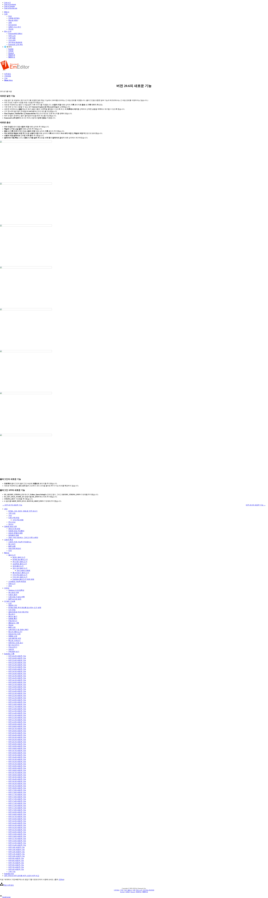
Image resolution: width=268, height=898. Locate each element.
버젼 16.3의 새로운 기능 (17, 825)
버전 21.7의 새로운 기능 (17, 706)
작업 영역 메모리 (14, 548)
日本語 (10, 51)
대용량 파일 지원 (10, 526)
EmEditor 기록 (9, 654)
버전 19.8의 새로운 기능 (17, 748)
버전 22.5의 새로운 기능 (17, 689)
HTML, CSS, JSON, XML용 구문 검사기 (22, 511)
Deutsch (11, 53)
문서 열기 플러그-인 (20, 562)
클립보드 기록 (13, 623)
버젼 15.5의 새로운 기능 (17, 843)
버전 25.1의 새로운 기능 (17, 667)
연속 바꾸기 (12, 647)
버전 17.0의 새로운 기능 (17, 810)
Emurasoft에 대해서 (15, 33)
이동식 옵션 (12, 595)
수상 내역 (11, 40)
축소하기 (11, 614)
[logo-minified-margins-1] (15, 70)
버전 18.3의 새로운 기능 (17, 781)
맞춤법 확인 (12, 618)
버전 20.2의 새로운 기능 (17, 739)
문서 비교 (11, 522)
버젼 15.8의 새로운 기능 (17, 836)
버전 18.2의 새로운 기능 (17, 783)
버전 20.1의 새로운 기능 (17, 742)
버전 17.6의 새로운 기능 (17, 797)
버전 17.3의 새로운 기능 (17, 803)
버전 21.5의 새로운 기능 (17, 711)
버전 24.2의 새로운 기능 (17, 678)
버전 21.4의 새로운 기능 (17, 713)
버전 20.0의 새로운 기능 (17, 744)
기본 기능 (11, 871)
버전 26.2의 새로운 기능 (17, 656)
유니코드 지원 (13, 592)
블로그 (6, 12)
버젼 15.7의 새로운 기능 (17, 838)
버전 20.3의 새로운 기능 (17, 737)
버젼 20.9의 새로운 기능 (17, 724)
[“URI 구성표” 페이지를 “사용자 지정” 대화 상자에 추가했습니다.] (134, 182)
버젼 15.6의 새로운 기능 (17, 841)
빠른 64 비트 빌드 (14, 599)
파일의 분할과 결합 (15, 533)
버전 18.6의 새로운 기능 (17, 775)
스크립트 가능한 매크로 (17, 581)
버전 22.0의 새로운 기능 (17, 700)
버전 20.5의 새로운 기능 (17, 733)
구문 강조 (11, 513)
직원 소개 (11, 36)
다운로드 (116, 890)
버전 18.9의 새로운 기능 (17, 768)
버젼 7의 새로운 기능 (16, 863)
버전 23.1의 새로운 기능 (17, 684)
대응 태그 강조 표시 (15, 643)
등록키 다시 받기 (14, 27)
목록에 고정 (12, 636)
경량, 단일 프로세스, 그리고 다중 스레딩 (23, 537)
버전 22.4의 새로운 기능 (17, 691)
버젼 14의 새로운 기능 (16, 847)
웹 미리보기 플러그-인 (21, 573)
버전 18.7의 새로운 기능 (17, 772)
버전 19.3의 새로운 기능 (17, 759)
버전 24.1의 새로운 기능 (17, 680)
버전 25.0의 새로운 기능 (17, 669)
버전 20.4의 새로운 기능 (17, 735)
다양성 (6, 588)
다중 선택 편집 (13, 518)
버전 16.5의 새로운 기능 (17, 821)
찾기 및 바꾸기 (13, 645)
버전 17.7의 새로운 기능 (17, 794)
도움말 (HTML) (14, 18)
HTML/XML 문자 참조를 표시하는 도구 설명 (24, 607)
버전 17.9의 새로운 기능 (17, 790)
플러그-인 (12, 555)
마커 (10, 551)
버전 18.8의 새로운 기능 (17, 770)
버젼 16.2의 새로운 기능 (17, 827)
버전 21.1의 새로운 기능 (17, 720)
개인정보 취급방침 (15, 42)
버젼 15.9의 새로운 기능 (17, 834)
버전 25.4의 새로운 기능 (17, 660)
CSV (10, 603)
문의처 (10, 29)
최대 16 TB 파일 (14, 529)
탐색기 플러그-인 (19, 557)
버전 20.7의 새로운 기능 (17, 728)
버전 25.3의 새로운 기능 (17, 662)
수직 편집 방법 (18, 520)
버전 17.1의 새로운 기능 (17, 808)
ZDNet (61, 879)
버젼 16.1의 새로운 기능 (17, 830)
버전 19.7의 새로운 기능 (17, 750)
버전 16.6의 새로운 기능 (17, 819)
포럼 (10, 22)
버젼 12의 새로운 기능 (16, 852)
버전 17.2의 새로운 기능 (17, 805)
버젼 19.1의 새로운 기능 (17, 764)
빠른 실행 (11, 546)
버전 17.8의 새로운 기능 (17, 792)
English (10, 49)
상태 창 (11, 649)
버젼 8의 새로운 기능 (16, 860)
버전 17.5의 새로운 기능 (17, 799)
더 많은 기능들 (9, 601)
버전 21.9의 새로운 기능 (17, 702)
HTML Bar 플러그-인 (20, 559)
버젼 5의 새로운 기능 (16, 867)
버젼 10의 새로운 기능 (16, 856)
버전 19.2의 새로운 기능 (17, 761)
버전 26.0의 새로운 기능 (17, 658)
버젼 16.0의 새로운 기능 (17, 832)
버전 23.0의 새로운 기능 (17, 687)
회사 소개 (7, 31)
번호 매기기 (12, 621)
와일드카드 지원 (14, 634)
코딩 (6, 509)
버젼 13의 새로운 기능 (16, 849)
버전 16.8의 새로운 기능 (17, 814)
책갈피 (10, 625)
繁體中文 (11, 57)
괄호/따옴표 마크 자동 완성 (18, 612)
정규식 (10, 524)
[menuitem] (136, 12)
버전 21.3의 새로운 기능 (17, 715)
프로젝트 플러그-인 (20, 564)
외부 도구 (11, 584)
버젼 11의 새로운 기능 (16, 854)
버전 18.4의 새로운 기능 (17, 779)
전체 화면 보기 (13, 651)
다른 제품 (11, 38)
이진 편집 (11, 610)
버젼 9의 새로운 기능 (16, 858)
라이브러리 (12, 25)
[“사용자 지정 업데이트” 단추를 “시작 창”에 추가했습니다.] (134, 434)
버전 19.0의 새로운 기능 (17, 766)
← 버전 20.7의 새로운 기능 (12, 505)
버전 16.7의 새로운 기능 (17, 816)
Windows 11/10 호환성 (16, 590)
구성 (10, 515)
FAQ (10, 16)
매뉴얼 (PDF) (13, 20)
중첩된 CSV (12, 605)
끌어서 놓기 (12, 616)
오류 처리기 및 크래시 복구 (18, 629)
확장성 (6, 553)
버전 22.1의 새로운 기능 (17, 698)
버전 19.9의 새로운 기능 (17, 746)
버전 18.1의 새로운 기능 (17, 786)
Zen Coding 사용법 (23, 570)
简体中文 (11, 55)
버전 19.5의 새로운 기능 (17, 755)
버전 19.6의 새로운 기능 (17, 753)
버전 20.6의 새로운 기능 (17, 731)
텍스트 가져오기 (14, 640)
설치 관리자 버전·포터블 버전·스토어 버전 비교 (21, 876)
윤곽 (10, 586)
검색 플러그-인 (18, 566)
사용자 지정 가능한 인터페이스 (19, 542)
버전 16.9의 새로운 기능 (17, 812)
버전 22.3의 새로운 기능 (17, 693)
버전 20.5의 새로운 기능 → (255, 505)
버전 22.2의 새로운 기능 (17, 695)
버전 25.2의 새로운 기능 (17, 665)
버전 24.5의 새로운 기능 (17, 671)
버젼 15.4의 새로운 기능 (17, 845)
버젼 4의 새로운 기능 (16, 869)
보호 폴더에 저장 (14, 638)
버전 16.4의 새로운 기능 (17, 823)
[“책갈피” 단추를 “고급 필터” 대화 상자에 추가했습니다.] (134, 266)
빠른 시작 (11, 627)
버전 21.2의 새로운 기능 (17, 717)
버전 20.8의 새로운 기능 (17, 726)
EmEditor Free (9, 874)
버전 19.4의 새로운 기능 (17, 757)
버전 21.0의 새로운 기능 (17, 722)
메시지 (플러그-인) (15, 632)
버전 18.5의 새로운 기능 (17, 777)
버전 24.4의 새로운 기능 (17, 673)
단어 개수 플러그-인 (20, 577)
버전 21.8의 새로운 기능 (17, 704)
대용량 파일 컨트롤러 (16, 531)
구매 (121, 890)
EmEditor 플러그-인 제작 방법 (23, 579)
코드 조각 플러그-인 (20, 568)
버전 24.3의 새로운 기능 (17, 676)
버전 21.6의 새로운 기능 (17, 709)
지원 (6, 14)
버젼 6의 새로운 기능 (16, 865)
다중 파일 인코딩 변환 (16, 597)
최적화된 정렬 (13, 535)
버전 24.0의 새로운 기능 (17, 682)
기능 (125, 890)
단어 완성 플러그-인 (20, 575)
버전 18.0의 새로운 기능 (17, 788)
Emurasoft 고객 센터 (15, 44)
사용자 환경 (8, 540)
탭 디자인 (11, 544)
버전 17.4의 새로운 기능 (17, 801)
